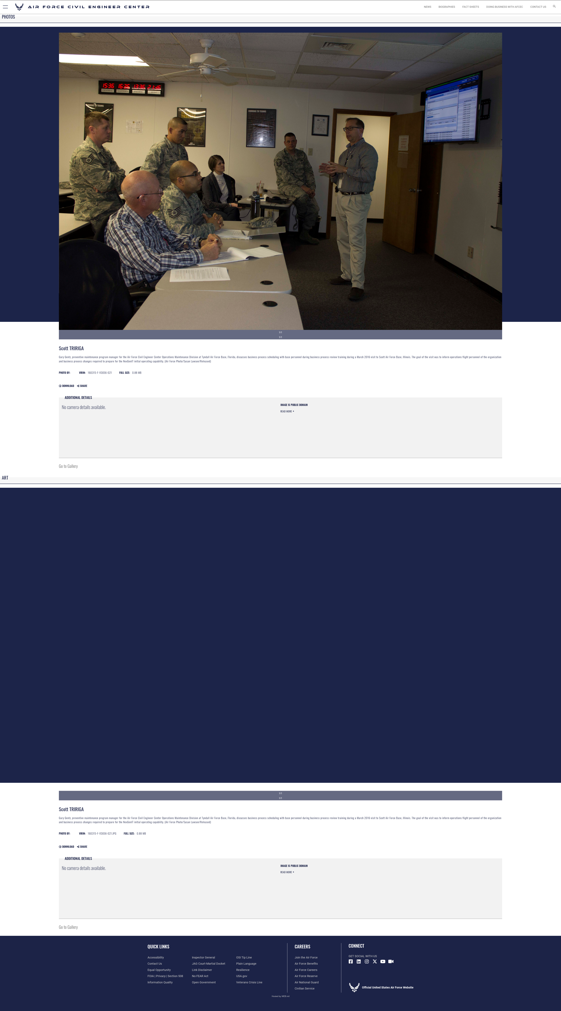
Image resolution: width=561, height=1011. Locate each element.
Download (68, 386)
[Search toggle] (554, 7)
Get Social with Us (363, 956)
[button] (4, 7)
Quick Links (158, 946)
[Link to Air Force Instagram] (367, 961)
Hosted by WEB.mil (280, 996)
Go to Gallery (68, 466)
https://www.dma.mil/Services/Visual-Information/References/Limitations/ (373, 422)
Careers (302, 946)
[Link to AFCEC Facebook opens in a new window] (351, 961)
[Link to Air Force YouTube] (383, 961)
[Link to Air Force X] (375, 961)
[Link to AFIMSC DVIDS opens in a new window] (391, 961)
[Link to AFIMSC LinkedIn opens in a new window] (359, 961)
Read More (286, 411)
